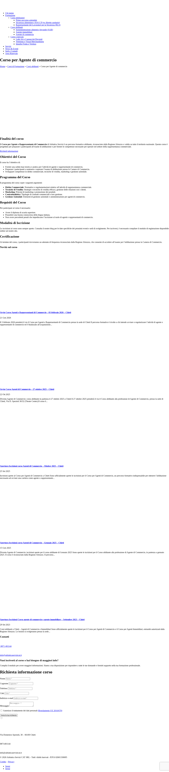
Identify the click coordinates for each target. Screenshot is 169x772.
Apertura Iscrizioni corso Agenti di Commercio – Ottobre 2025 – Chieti (31, 466)
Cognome (4, 683)
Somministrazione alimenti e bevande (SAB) (34, 30)
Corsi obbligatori (18, 18)
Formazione (10, 15)
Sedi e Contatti (11, 51)
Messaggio (4, 706)
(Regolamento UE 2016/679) (50, 710)
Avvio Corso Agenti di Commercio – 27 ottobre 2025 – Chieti (27, 389)
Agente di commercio (25, 34)
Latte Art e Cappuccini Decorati (29, 39)
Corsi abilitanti (17, 27)
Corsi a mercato (17, 37)
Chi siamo (9, 13)
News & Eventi (11, 49)
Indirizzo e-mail (6, 698)
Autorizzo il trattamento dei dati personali (32, 710)
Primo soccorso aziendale (26, 20)
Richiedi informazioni (9, 151)
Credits (3, 762)
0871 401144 (5, 646)
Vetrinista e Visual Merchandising (30, 41)
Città (2, 693)
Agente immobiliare (24, 32)
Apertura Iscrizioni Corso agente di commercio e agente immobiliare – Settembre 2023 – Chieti (42, 619)
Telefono (3, 688)
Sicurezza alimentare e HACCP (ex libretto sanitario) (38, 22)
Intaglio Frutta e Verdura (26, 44)
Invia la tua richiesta (9, 715)
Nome (2, 678)
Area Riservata (11, 53)
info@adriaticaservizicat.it (11, 655)
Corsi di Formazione (15, 66)
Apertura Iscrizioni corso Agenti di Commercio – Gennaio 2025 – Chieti (32, 543)
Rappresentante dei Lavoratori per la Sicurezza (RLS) (38, 25)
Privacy (11, 762)
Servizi (8, 46)
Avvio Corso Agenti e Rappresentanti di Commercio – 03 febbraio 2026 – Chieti (35, 312)
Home (2, 66)
